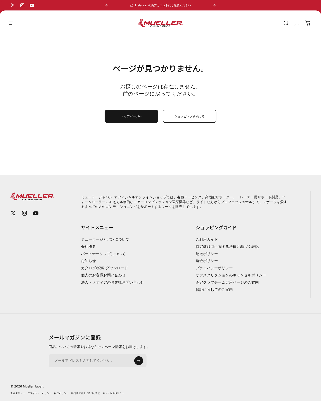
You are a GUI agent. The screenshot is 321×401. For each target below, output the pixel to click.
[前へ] (107, 5)
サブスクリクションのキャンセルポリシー (231, 275)
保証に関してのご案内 (214, 289)
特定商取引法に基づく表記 (85, 393)
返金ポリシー (207, 261)
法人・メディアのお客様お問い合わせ (112, 282)
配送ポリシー (207, 254)
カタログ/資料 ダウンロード (104, 268)
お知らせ (88, 261)
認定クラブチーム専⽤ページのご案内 (227, 282)
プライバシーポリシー (214, 268)
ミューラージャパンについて (105, 239)
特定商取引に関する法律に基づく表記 (227, 246)
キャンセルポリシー (113, 393)
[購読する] (138, 360)
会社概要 (88, 246)
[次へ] (214, 5)
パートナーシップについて (103, 254)
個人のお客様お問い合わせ (103, 275)
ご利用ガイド (207, 239)
